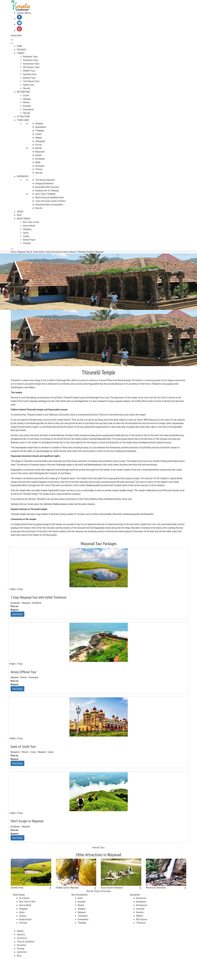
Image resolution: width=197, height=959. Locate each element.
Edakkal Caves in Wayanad (67, 887)
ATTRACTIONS (23, 116)
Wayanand (39, 151)
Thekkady (39, 130)
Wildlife (139, 915)
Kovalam (27, 105)
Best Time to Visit (31, 222)
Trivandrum (83, 915)
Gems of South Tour (23, 746)
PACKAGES (21, 49)
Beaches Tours (29, 77)
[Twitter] (19, 24)
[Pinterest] (19, 30)
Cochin (26, 95)
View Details (17, 614)
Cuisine (26, 236)
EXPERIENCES (23, 176)
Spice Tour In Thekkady (45, 193)
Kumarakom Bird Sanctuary (47, 186)
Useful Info (22, 951)
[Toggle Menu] (12, 43)
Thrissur (38, 169)
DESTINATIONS (23, 91)
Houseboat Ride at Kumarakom (49, 204)
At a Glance (24, 897)
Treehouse (141, 922)
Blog (19, 955)
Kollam (38, 155)
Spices (26, 232)
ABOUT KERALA (23, 218)
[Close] (12, 249)
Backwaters (141, 901)
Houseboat (141, 897)
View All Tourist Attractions (98, 891)
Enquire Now (16, 35)
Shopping (27, 229)
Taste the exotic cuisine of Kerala (50, 200)
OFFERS (20, 211)
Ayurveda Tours (29, 74)
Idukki (37, 162)
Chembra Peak (17, 887)
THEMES (20, 53)
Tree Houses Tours (31, 81)
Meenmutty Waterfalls (156, 887)
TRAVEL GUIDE (23, 119)
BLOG (19, 214)
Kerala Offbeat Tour (23, 671)
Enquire (20, 930)
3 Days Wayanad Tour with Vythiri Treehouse (38, 597)
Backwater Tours (30, 56)
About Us (21, 934)
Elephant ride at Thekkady (46, 190)
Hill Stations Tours (31, 67)
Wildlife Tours (29, 70)
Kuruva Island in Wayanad (112, 887)
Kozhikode (40, 158)
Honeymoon (141, 905)
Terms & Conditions (25, 941)
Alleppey (27, 98)
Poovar (38, 144)
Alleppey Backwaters (44, 183)
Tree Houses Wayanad (45, 179)
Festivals (27, 243)
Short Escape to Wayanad (27, 821)
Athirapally (40, 141)
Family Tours (28, 84)
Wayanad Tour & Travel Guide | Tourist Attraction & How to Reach (47, 251)
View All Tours (98, 847)
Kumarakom (28, 109)
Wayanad (82, 912)
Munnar (26, 102)
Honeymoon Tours (31, 63)
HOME (19, 45)
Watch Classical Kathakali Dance (49, 197)
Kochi (80, 897)
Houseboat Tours (30, 60)
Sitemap (20, 948)
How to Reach (29, 225)
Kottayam (39, 165)
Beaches (140, 912)
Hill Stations (141, 919)
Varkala (38, 137)
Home (13, 251)
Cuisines (22, 915)
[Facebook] (19, 18)
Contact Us (22, 937)
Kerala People (29, 239)
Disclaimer (21, 945)
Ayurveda (140, 908)
